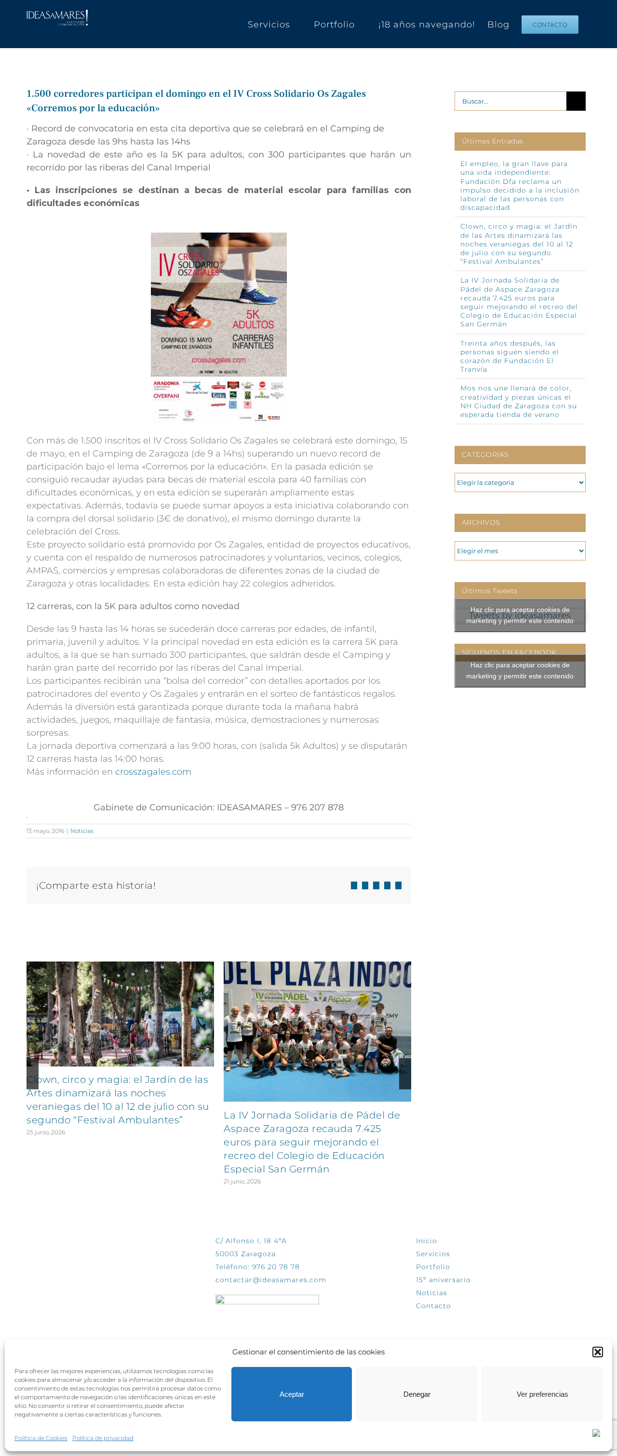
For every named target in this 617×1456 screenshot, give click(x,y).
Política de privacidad (103, 1438)
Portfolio (433, 1266)
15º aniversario (443, 1279)
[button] (598, 1352)
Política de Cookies (40, 1438)
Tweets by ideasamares (520, 615)
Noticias (82, 830)
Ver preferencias (542, 1394)
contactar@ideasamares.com (270, 1279)
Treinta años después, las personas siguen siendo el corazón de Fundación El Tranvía (509, 356)
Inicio (426, 1240)
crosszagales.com (153, 772)
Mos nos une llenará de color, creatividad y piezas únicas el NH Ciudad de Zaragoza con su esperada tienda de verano (518, 401)
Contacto (433, 1305)
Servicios (433, 1253)
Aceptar (292, 1394)
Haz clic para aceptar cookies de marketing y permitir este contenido (520, 615)
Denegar (416, 1394)
